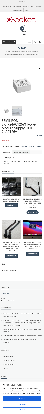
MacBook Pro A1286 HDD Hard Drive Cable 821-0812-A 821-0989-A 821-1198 (32, 202)
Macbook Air (17, 6)
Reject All (22, 410)
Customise (22, 404)
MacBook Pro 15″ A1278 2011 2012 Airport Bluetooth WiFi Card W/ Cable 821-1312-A (11, 245)
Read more (10, 205)
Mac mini (38, 6)
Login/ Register (17, 10)
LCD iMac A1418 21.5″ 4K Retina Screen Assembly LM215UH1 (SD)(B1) (32, 244)
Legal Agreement (8, 364)
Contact (5, 368)
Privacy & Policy (8, 356)
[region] (22, 397)
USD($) (27, 10)
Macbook (26, 6)
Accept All (22, 398)
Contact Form (5, 294)
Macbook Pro (7, 6)
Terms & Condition (9, 360)
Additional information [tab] (21, 152)
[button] (39, 69)
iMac (32, 6)
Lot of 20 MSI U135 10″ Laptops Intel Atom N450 (11, 200)
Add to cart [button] (31, 212)
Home (8, 51)
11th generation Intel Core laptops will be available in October (22, 336)
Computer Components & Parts (20, 51)
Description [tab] (6, 152)
